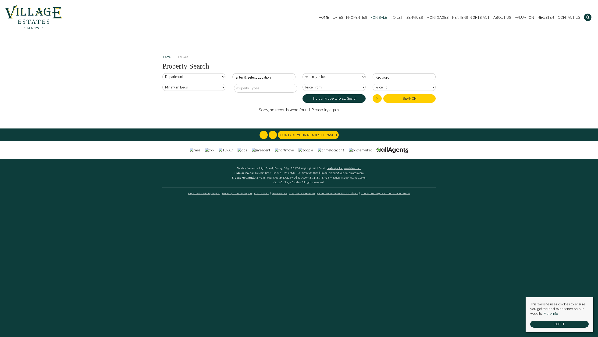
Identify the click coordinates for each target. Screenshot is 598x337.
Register (546, 17)
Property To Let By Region (237, 193)
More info (551, 313)
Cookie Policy (261, 193)
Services (414, 17)
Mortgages (437, 17)
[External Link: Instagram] (273, 135)
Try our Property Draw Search (334, 98)
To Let (397, 17)
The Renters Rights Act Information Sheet (385, 193)
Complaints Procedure (302, 193)
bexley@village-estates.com (344, 168)
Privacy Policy (279, 193)
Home (324, 17)
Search (409, 98)
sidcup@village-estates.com (346, 173)
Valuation (524, 17)
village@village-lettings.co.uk (348, 177)
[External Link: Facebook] (264, 135)
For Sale (379, 17)
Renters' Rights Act (471, 17)
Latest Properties (350, 17)
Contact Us (569, 17)
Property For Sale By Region (204, 193)
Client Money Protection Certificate (337, 193)
